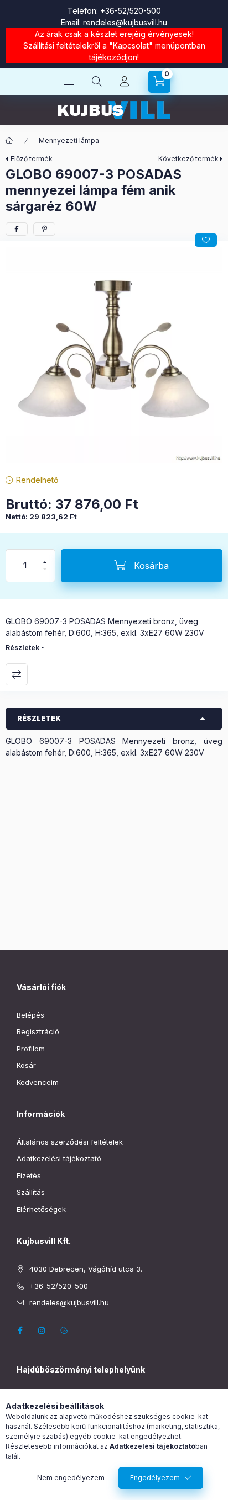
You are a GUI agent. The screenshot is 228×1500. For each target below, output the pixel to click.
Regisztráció (38, 1031)
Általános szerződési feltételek (70, 1141)
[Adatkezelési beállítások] (64, 1331)
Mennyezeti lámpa (69, 140)
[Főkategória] (9, 141)
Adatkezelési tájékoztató (59, 1158)
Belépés (30, 1014)
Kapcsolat (131, 45)
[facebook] (17, 229)
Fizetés (29, 1175)
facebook (20, 1331)
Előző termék (32, 159)
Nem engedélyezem (71, 1478)
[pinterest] (44, 229)
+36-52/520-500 (130, 10)
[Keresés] (97, 82)
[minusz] (44, 574)
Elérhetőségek (41, 1209)
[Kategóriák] (69, 82)
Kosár (26, 1065)
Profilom (31, 1048)
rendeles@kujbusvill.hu (125, 22)
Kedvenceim (38, 1082)
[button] (114, 355)
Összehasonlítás (17, 674)
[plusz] (44, 558)
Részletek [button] (39, 718)
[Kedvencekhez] (206, 240)
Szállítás (31, 1192)
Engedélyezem (155, 1478)
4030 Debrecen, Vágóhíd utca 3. (85, 1268)
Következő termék (188, 159)
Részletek (22, 647)
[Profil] (124, 82)
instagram (42, 1331)
